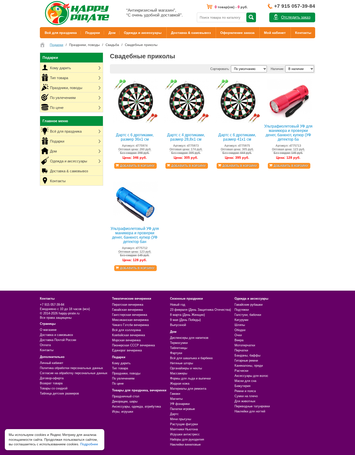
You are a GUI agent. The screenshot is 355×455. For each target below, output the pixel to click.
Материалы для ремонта (188, 388)
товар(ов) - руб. (231, 7)
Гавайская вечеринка (127, 309)
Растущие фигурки (184, 424)
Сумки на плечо (246, 396)
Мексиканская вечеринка (130, 320)
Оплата (45, 345)
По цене (118, 383)
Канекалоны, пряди (248, 365)
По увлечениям (123, 378)
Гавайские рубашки (248, 304)
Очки (238, 335)
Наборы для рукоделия (187, 439)
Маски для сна (245, 381)
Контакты (303, 33)
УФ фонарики (180, 404)
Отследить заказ (295, 17)
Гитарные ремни (246, 360)
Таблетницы (178, 348)
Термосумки (179, 343)
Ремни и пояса (245, 391)
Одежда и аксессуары (143, 33)
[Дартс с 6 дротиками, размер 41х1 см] (237, 122)
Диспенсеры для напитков (189, 338)
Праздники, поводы (126, 373)
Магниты (176, 399)
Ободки (239, 330)
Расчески (241, 370)
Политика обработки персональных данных (71, 368)
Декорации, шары (124, 401)
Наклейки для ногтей (249, 411)
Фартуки (176, 353)
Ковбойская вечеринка (128, 335)
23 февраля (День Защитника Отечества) (200, 309)
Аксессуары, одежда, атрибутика (136, 406)
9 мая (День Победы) (185, 320)
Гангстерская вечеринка (129, 315)
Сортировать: (220, 69)
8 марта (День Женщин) (187, 315)
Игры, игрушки (122, 411)
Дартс (174, 414)
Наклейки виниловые (185, 444)
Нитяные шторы (181, 363)
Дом (111, 33)
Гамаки (175, 393)
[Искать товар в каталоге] (251, 17)
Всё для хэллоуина (126, 330)
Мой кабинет (275, 33)
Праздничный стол (125, 396)
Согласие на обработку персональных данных (73, 373)
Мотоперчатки (244, 345)
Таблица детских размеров (59, 393)
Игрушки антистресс (185, 434)
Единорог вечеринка (127, 350)
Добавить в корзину (137, 165)
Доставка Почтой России (58, 340)
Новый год (177, 304)
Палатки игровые (182, 409)
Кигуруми (241, 320)
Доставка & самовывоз (191, 33)
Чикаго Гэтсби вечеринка (130, 325)
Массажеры (178, 373)
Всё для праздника (61, 33)
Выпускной (178, 325)
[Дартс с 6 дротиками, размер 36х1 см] (135, 122)
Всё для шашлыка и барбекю (191, 358)
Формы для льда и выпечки (190, 378)
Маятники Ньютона (184, 429)
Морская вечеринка (126, 340)
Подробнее (89, 444)
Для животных (245, 401)
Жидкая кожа (179, 383)
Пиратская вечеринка (127, 304)
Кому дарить (121, 363)
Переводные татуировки (252, 406)
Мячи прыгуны (180, 419)
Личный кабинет (51, 363)
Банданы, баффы (247, 355)
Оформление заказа (237, 33)
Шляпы (239, 325)
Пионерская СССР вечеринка (133, 345)
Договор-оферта (52, 378)
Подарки (92, 33)
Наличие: (277, 69)
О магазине (48, 330)
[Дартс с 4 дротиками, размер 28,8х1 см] (186, 122)
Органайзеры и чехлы (186, 368)
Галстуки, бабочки (247, 315)
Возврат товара (51, 383)
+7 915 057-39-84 (294, 6)
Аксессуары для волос (251, 376)
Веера (238, 340)
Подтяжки (241, 309)
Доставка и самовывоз (56, 335)
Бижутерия (242, 386)
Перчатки (241, 350)
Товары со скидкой (53, 388)
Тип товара (120, 368)
